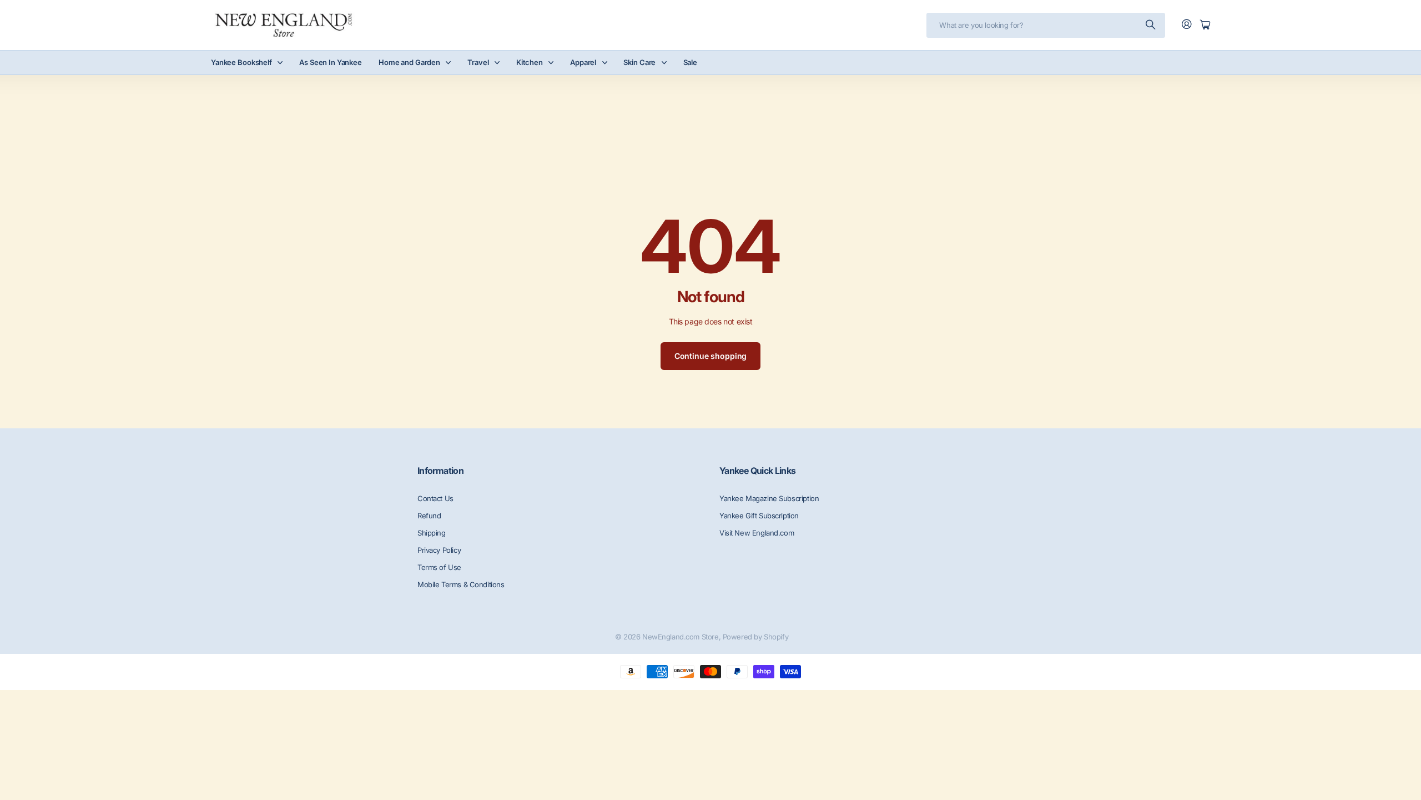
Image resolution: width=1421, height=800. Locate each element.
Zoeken (1151, 25)
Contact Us (435, 498)
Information (440, 470)
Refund (429, 515)
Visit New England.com (756, 532)
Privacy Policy (439, 550)
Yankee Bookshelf (241, 62)
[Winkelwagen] (1205, 25)
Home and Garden (409, 62)
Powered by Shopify (755, 636)
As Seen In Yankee (330, 62)
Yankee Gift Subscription (759, 515)
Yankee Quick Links (757, 470)
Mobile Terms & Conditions (461, 584)
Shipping (431, 532)
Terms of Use (439, 567)
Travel (477, 62)
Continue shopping (710, 356)
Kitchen (529, 62)
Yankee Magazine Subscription (769, 498)
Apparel (583, 62)
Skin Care (639, 62)
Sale (690, 62)
